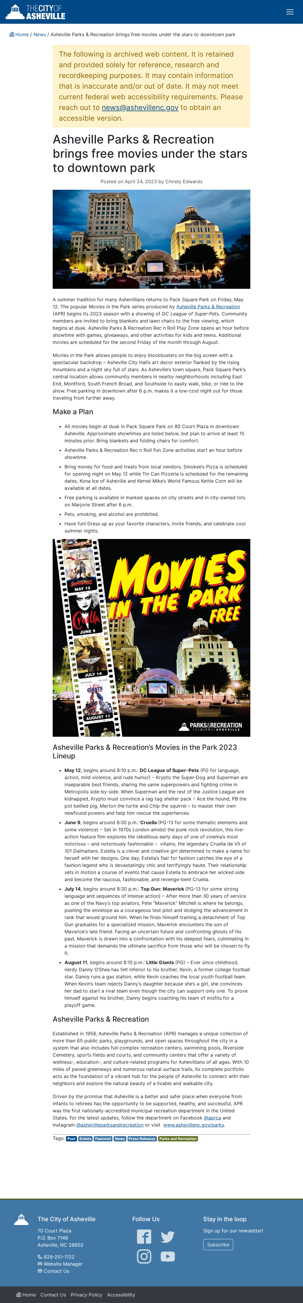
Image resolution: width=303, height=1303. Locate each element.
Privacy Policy (86, 1295)
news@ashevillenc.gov (140, 107)
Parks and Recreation (177, 1138)
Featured (103, 1138)
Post (71, 1138)
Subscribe (218, 1245)
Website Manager (63, 1264)
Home (28, 1295)
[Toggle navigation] (290, 12)
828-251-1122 (59, 1257)
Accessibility (121, 1295)
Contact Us (56, 1271)
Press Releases (142, 1138)
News (120, 1138)
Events (85, 1138)
